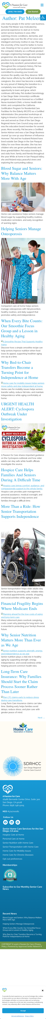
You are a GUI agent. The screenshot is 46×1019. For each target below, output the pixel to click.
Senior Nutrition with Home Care (18, 843)
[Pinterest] (18, 822)
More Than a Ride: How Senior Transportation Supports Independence (20, 511)
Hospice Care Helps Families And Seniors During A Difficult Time (20, 474)
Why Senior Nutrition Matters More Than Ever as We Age (21, 640)
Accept (23, 1011)
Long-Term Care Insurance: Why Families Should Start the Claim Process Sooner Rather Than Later (21, 681)
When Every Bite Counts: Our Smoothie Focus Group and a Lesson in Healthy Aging (22, 328)
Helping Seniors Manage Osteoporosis (21, 231)
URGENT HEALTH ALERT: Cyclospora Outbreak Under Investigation (17, 411)
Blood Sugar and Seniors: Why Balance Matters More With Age (21, 173)
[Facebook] (5, 822)
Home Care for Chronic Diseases (18, 855)
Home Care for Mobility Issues (17, 851)
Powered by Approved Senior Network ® (25, 946)
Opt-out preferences (17, 1016)
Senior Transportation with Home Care (21, 847)
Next (41, 717)
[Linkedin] (11, 822)
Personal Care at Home (13, 839)
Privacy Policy (29, 1016)
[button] (43, 17)
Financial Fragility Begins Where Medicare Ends (22, 606)
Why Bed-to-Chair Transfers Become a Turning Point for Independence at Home (19, 370)
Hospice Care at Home (13, 835)
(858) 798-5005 (17, 805)
